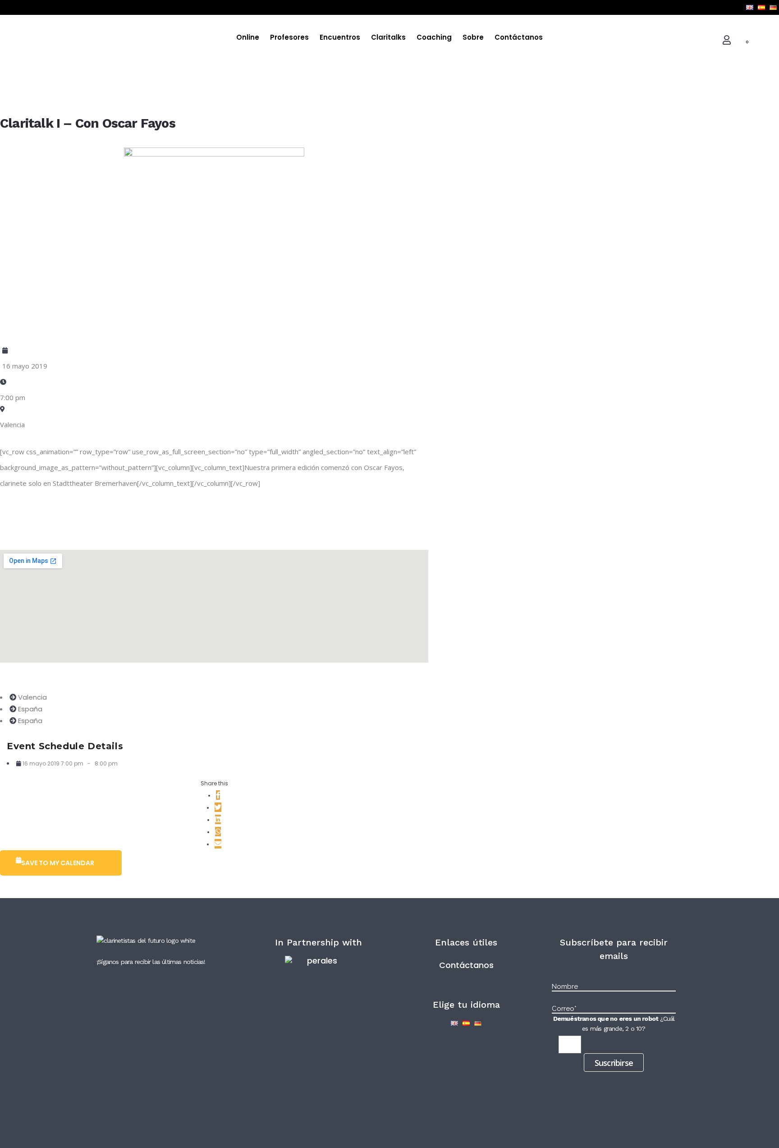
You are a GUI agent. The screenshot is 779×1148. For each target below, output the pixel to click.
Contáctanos (466, 965)
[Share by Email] (218, 843)
